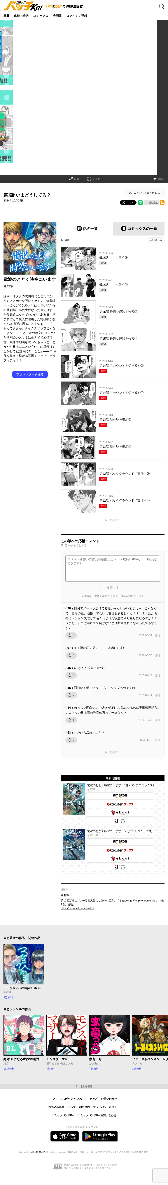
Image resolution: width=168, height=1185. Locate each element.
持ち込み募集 (56, 1107)
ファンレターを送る (30, 374)
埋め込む (153, 202)
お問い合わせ (109, 1098)
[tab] (87, 229)
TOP (53, 1098)
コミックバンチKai (63, 1115)
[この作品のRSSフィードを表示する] (162, 202)
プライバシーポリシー (106, 1107)
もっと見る (110, 520)
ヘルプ (72, 1107)
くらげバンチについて (73, 1098)
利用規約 (84, 1107)
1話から (158, 240)
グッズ (94, 1098)
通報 (157, 635)
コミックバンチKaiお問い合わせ (97, 1115)
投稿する (113, 587)
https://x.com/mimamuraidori (77, 908)
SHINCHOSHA (38, 1152)
